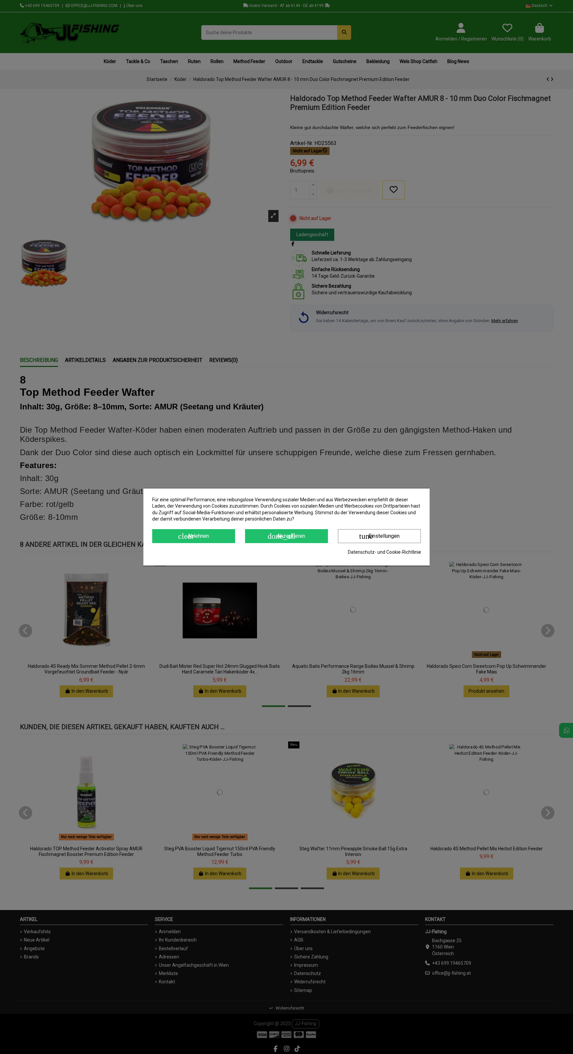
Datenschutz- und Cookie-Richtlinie (384, 552)
